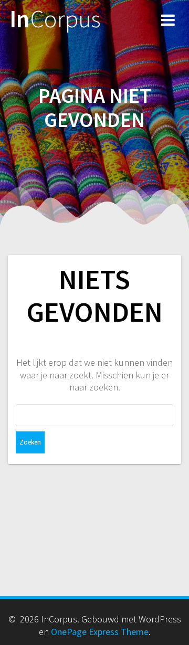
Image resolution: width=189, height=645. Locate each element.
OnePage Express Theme (100, 632)
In (55, 19)
